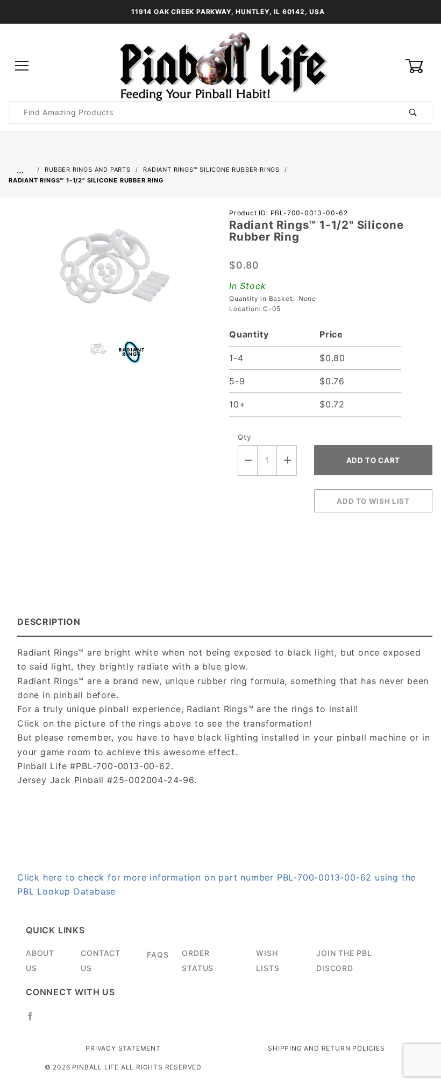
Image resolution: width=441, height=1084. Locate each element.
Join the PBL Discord (344, 960)
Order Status (198, 960)
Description (49, 621)
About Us (40, 960)
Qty (244, 437)
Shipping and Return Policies (326, 1048)
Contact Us (100, 960)
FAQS (157, 954)
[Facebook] (35, 1020)
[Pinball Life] (220, 65)
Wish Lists (267, 960)
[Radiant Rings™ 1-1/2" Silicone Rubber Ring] (110, 271)
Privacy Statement (123, 1048)
